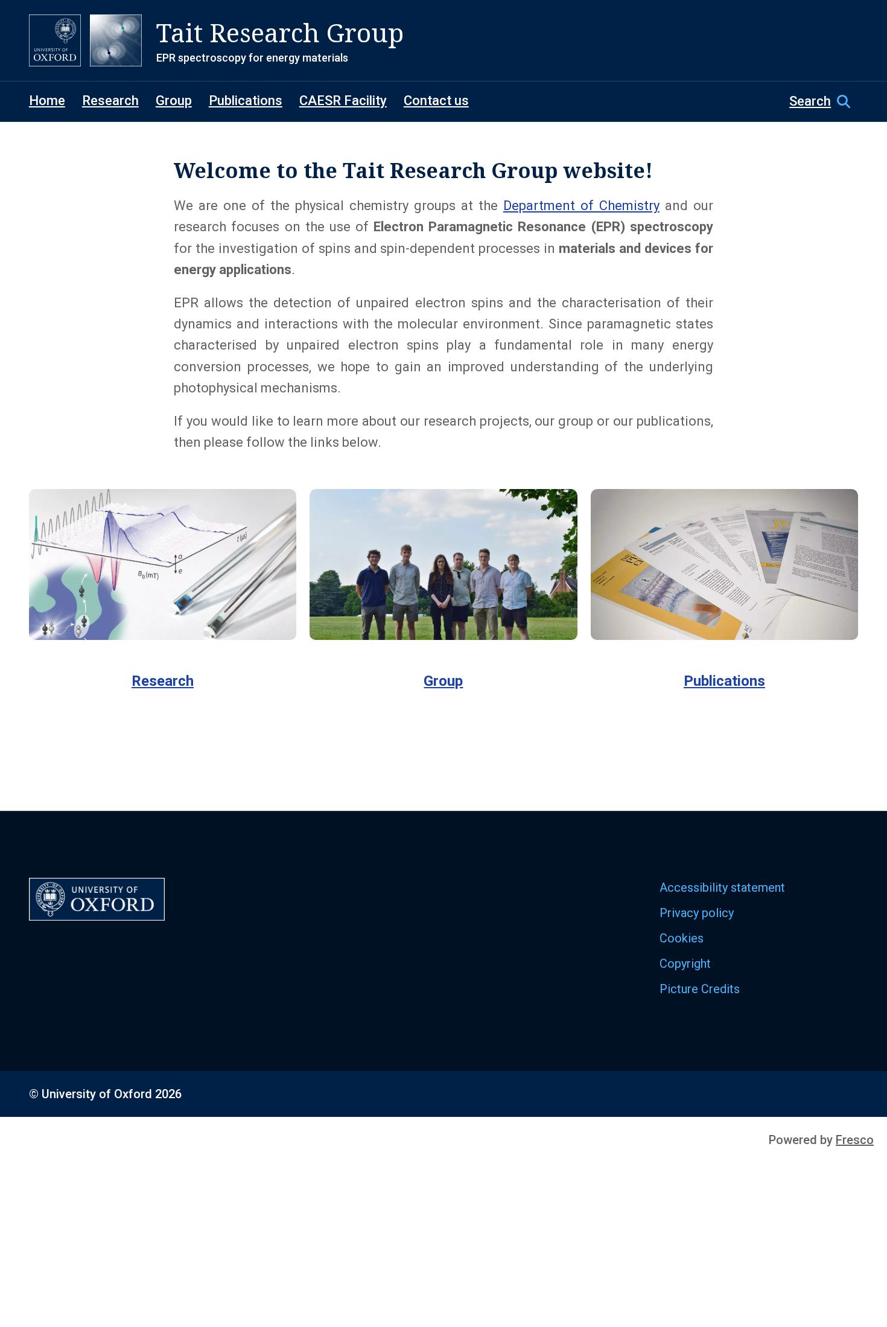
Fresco (855, 1140)
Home (47, 100)
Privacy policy (697, 913)
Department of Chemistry (581, 205)
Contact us (436, 100)
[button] (823, 101)
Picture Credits (700, 989)
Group (174, 100)
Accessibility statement (722, 887)
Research (110, 100)
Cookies (682, 938)
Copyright (685, 963)
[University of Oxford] (55, 40)
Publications (245, 100)
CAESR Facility (343, 100)
